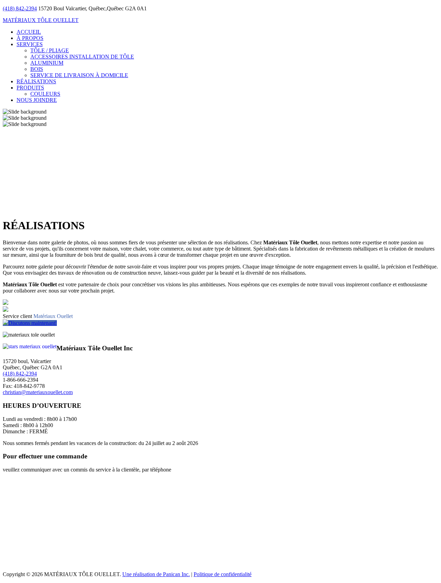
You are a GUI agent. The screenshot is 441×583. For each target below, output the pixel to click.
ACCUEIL (29, 32)
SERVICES (30, 44)
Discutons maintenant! (32, 323)
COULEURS (45, 94)
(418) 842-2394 (20, 8)
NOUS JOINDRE (37, 100)
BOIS (36, 69)
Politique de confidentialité (223, 574)
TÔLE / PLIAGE (49, 50)
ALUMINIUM (46, 63)
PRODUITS (30, 88)
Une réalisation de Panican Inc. (156, 574)
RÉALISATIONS (36, 81)
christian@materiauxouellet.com (38, 392)
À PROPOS (30, 38)
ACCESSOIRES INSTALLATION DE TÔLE (82, 57)
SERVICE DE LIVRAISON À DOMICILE (79, 75)
